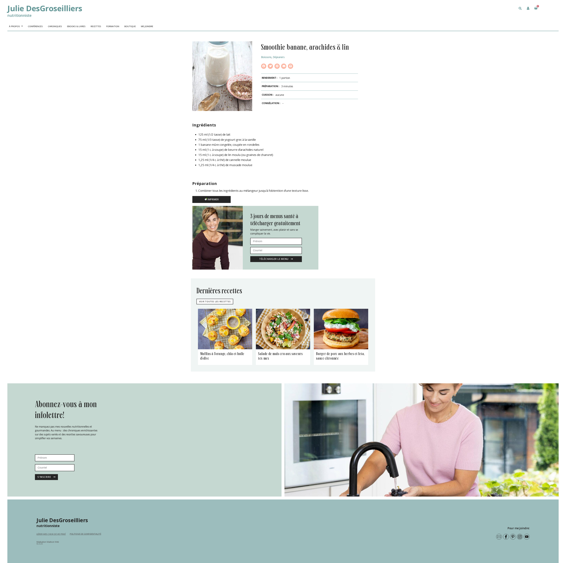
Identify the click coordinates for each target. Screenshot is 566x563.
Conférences (35, 26)
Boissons (266, 57)
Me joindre (147, 26)
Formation (112, 26)
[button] (520, 8)
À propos (14, 26)
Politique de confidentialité (85, 534)
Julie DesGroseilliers (44, 8)
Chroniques (55, 26)
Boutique (130, 26)
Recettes (96, 26)
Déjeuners (279, 57)
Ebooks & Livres (76, 26)
